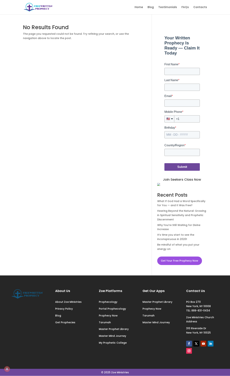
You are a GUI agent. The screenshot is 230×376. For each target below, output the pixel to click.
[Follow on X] (196, 343)
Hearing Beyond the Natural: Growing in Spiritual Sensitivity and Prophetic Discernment (181, 215)
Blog (151, 7)
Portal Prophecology (112, 309)
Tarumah (105, 322)
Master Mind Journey (112, 336)
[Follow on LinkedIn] (210, 343)
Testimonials (167, 7)
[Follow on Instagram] (189, 351)
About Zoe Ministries (68, 302)
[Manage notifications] (7, 369)
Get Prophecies (65, 322)
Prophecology (108, 302)
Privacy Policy (64, 309)
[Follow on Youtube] (203, 343)
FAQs (185, 7)
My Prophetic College (113, 343)
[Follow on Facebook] (189, 343)
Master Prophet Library (114, 329)
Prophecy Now (108, 315)
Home (139, 7)
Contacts (200, 7)
